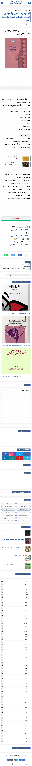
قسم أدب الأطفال (8, 507)
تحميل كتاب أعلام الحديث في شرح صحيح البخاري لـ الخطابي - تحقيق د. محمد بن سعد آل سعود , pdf (13, 163)
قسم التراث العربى (8, 512)
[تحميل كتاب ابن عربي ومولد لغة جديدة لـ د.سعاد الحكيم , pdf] (16, 329)
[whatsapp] (12, 458)
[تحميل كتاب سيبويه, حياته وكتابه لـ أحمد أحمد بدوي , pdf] (16, 297)
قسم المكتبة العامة (8, 521)
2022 (27, 681)
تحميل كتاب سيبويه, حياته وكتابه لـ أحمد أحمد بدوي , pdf (18, 313)
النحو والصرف (23, 507)
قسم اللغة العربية (23, 521)
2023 (27, 652)
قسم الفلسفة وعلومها (8, 518)
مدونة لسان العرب (9, 755)
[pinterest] (19, 458)
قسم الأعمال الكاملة (8, 509)
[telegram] (27, 458)
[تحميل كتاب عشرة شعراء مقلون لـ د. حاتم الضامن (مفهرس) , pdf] (16, 361)
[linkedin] (5, 458)
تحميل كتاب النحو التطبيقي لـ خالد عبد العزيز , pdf (14, 531)
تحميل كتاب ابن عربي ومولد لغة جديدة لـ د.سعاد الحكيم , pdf (17, 345)
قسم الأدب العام (18, 10)
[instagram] (12, 454)
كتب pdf (8, 275)
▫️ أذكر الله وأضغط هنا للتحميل (21, 229)
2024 (27, 621)
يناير (26, 592)
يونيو (26, 605)
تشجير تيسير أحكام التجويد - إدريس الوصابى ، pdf (14, 564)
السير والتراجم (27, 10)
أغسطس (25, 600)
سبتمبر (25, 629)
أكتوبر (26, 660)
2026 (27, 582)
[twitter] (19, 454)
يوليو (26, 602)
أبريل (26, 584)
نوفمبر (25, 626)
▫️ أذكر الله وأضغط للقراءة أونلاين (20, 244)
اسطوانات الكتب (8, 504)
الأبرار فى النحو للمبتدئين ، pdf (18, 556)
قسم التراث (23, 512)
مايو (26, 608)
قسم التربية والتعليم (23, 515)
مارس (26, 587)
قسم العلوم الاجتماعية (23, 518)
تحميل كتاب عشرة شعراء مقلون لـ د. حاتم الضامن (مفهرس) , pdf (17, 377)
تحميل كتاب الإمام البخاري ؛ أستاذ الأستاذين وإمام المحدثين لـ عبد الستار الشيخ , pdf (13, 157)
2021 (27, 715)
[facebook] (27, 454)
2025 (27, 595)
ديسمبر (25, 597)
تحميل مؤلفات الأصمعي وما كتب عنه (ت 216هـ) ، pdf (13, 547)
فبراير (26, 589)
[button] (20, 255)
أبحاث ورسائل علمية (23, 504)
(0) (2, 24)
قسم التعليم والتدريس (8, 515)
